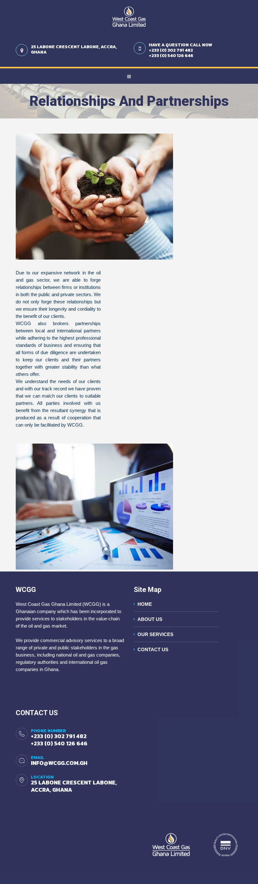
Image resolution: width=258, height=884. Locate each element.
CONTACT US (152, 649)
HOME (144, 604)
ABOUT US (149, 619)
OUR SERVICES (155, 634)
